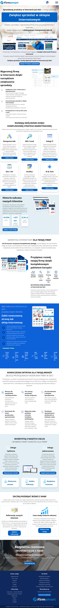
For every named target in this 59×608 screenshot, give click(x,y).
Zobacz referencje (14, 533)
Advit (52, 606)
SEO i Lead (29, 141)
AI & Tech (14, 586)
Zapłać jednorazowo (48, 473)
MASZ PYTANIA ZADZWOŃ (29, 64)
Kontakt (14, 602)
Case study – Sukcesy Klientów (14, 592)
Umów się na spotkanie (44, 595)
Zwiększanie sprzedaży (44, 584)
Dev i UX (9, 171)
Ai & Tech (50, 171)
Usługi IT (49, 141)
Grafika (29, 171)
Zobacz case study (44, 530)
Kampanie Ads (9, 141)
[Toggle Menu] (56, 2)
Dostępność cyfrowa (44, 582)
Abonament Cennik (11, 473)
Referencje (14, 596)
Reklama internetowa (44, 580)
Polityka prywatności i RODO (14, 594)
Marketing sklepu (44, 578)
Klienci (14, 598)
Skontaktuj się (29, 563)
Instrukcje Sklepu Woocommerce (44, 586)
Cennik (14, 600)
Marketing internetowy (44, 576)
